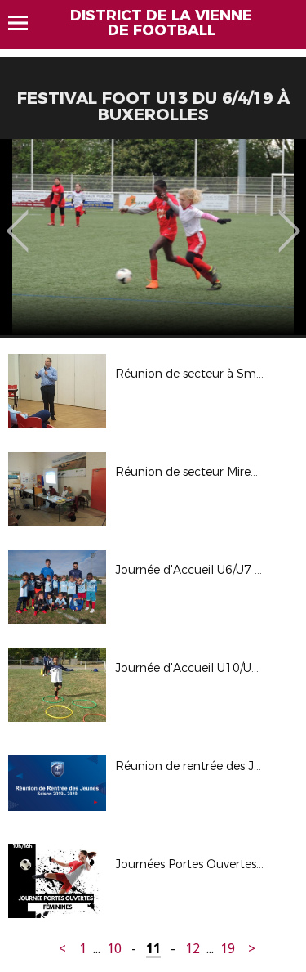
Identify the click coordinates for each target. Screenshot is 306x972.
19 (227, 948)
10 (114, 948)
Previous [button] (17, 219)
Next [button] (289, 219)
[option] (153, 237)
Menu (25, 23)
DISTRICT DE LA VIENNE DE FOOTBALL (161, 23)
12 (192, 948)
